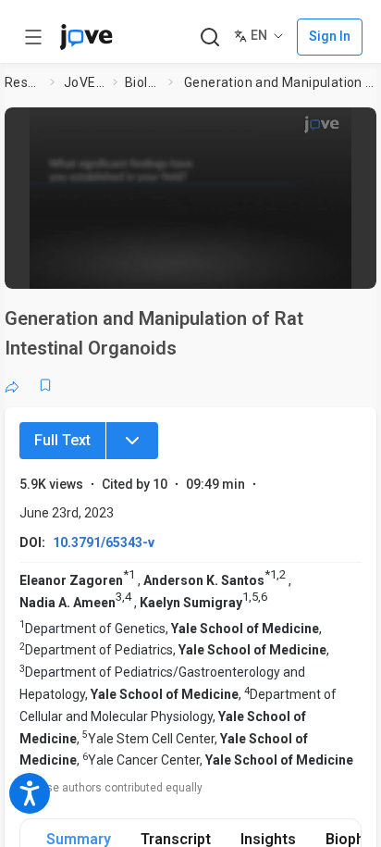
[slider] (114, 265)
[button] (357, 127)
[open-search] (209, 37)
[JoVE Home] (86, 37)
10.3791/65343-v (103, 542)
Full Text (62, 440)
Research (24, 82)
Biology (143, 82)
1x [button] (307, 264)
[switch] (213, 265)
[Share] (12, 385)
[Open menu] (33, 37)
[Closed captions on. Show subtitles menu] (343, 264)
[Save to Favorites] (45, 385)
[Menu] (132, 440)
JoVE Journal (85, 82)
